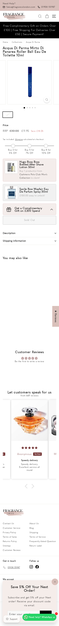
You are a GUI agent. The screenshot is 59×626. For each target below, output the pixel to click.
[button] (27, 486)
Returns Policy (10, 541)
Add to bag (15, 325)
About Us (34, 523)
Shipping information (14, 240)
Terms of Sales (10, 537)
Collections (17, 42)
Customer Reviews (11, 550)
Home (5, 42)
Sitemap (7, 546)
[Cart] (47, 16)
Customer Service (11, 528)
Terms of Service (38, 537)
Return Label (36, 546)
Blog (32, 528)
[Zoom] (47, 100)
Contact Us (8, 523)
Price (5, 125)
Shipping (19, 139)
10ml (7, 114)
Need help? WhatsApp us (42, 617)
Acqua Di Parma (33, 42)
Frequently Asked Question (43, 541)
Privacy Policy (9, 532)
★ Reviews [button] (55, 316)
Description (9, 233)
